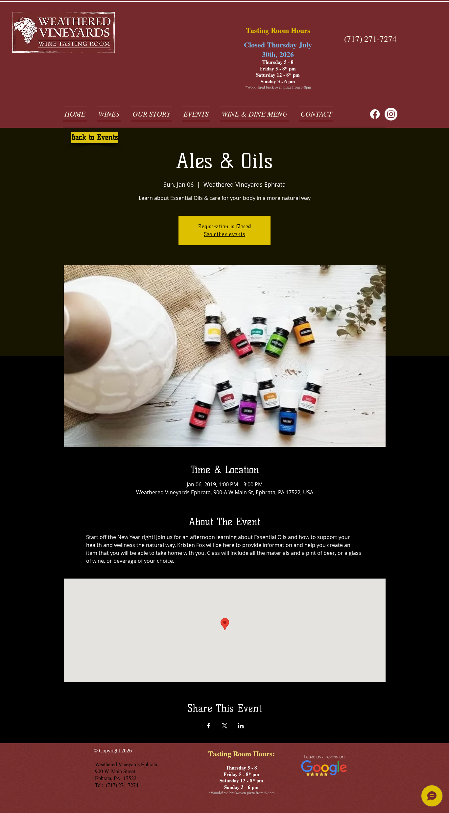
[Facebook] (374, 114)
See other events (224, 234)
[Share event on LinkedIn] (241, 725)
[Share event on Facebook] (208, 725)
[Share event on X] (225, 725)
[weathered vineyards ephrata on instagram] (391, 114)
